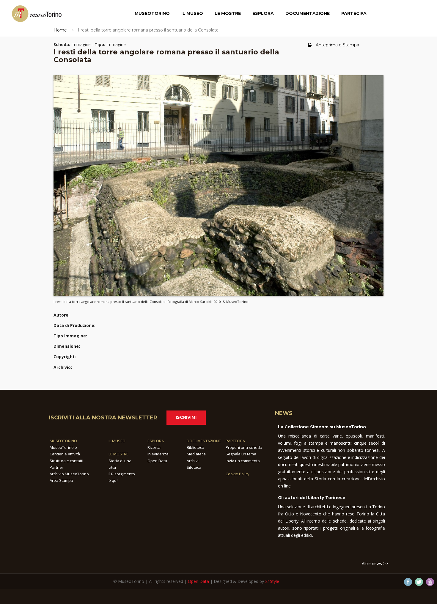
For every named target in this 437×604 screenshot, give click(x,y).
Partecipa (354, 13)
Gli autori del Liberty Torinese (311, 497)
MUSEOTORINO (63, 440)
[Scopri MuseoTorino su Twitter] (419, 582)
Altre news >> (375, 563)
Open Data (157, 460)
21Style (272, 581)
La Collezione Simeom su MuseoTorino (322, 427)
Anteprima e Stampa (337, 45)
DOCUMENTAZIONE (204, 440)
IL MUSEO (117, 440)
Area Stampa (61, 480)
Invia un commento (243, 460)
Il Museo (192, 13)
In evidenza (158, 454)
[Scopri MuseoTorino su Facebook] (408, 582)
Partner (56, 467)
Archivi (193, 460)
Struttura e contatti (66, 460)
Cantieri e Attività (65, 454)
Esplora (263, 13)
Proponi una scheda (244, 447)
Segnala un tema (241, 454)
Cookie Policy (237, 473)
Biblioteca (195, 447)
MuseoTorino (152, 13)
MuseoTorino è (63, 447)
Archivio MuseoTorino (69, 473)
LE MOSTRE (118, 454)
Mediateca (196, 454)
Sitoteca (194, 467)
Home (60, 30)
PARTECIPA (235, 440)
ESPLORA (155, 440)
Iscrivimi (186, 417)
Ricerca (154, 447)
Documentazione (307, 13)
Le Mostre (228, 13)
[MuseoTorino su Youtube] (430, 582)
